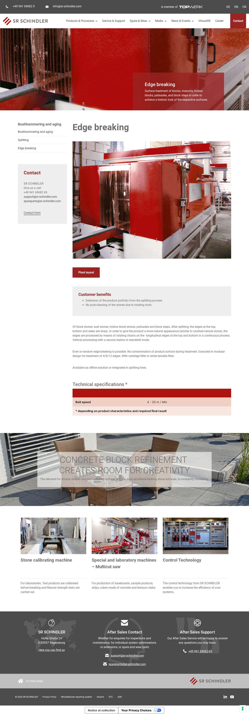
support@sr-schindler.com (40, 196)
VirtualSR (204, 21)
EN (236, 7)
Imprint (100, 697)
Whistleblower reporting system (76, 697)
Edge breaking (27, 148)
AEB (120, 697)
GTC (111, 697)
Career (219, 21)
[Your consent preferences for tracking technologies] (242, 708)
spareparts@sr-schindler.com (42, 201)
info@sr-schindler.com (67, 6)
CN (244, 7)
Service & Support (113, 21)
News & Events (181, 21)
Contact (238, 21)
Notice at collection (101, 710)
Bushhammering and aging (35, 132)
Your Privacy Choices (136, 710)
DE (228, 7)
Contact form (32, 212)
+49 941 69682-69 (200, 651)
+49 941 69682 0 (24, 6)
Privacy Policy (49, 697)
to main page (34, 681)
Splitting (23, 140)
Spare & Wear (139, 21)
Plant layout (86, 272)
